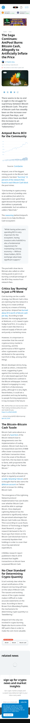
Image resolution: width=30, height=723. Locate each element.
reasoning (9, 215)
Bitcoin (14, 642)
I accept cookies (8, 715)
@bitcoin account (9, 484)
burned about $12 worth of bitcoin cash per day (15, 313)
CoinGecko (18, 166)
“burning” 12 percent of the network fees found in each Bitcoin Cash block (15, 180)
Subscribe (24, 702)
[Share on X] (7, 92)
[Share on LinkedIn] (11, 92)
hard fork (14, 435)
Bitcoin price (8, 13)
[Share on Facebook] (4, 92)
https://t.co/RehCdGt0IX (9, 412)
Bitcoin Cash (23, 642)
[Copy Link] (17, 92)
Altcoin (6, 642)
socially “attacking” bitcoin (12, 479)
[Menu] (26, 7)
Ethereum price (23, 13)
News (10, 31)
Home (5, 31)
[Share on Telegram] (14, 92)
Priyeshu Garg (10, 62)
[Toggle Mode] (21, 7)
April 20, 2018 (6, 418)
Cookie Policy (14, 711)
